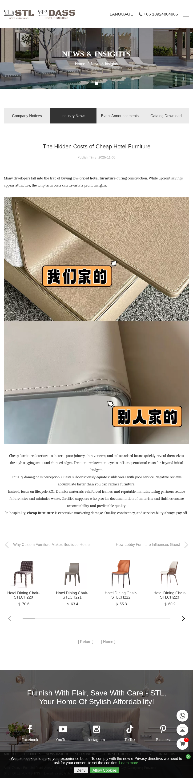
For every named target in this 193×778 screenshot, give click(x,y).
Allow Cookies (104, 770)
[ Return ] (85, 642)
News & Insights (104, 64)
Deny (80, 770)
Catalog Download (166, 116)
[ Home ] (108, 642)
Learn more (128, 763)
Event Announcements (120, 116)
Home (80, 64)
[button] (184, 618)
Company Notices (27, 116)
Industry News (73, 116)
